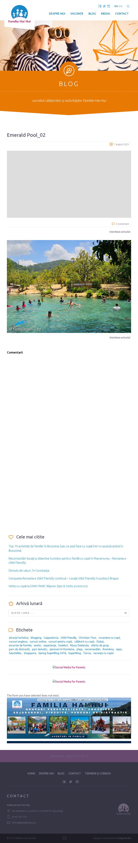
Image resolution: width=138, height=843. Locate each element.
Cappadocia (51, 637)
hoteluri (63, 645)
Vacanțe (76, 13)
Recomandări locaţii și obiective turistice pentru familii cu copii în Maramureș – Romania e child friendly (67, 560)
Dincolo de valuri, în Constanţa (29, 570)
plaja (79, 649)
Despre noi (57, 13)
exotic (37, 645)
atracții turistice (18, 637)
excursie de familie (20, 645)
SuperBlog (74, 653)
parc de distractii (19, 649)
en (120, 6)
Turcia (87, 653)
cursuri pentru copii (60, 641)
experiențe (50, 645)
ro (116, 6)
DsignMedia (124, 838)
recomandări (92, 649)
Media (105, 13)
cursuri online (38, 641)
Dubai (100, 641)
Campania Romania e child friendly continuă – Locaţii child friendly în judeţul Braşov (64, 578)
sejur (119, 649)
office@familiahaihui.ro (24, 822)
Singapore (30, 653)
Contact (122, 13)
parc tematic (39, 649)
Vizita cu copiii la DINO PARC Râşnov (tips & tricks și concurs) (48, 586)
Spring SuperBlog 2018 (52, 653)
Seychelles (15, 653)
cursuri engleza (18, 641)
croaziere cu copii (109, 637)
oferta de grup (100, 645)
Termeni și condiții (98, 773)
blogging (36, 637)
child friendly (68, 637)
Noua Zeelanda (79, 645)
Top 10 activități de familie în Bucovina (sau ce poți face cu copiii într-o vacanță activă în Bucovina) (66, 548)
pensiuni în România (62, 649)
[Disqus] (69, 400)
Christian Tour (87, 637)
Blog (92, 13)
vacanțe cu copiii (103, 653)
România (108, 649)
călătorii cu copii (84, 641)
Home (31, 773)
